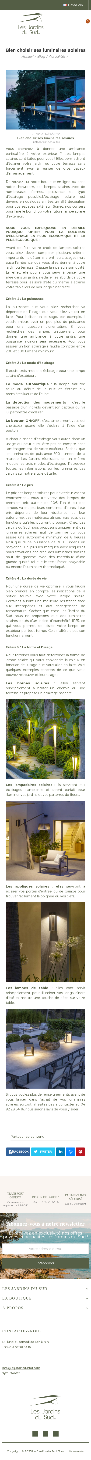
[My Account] (77, 24)
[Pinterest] (56, 1434)
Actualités (54, 142)
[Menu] (6, 24)
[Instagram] (45, 1434)
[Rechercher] (69, 24)
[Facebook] (35, 1434)
